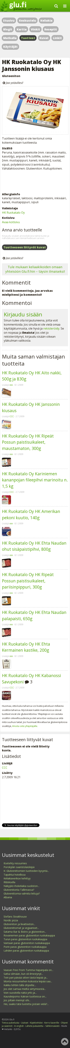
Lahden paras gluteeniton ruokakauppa (26, 950)
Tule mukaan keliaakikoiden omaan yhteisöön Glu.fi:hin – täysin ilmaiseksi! (35, 269)
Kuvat (43, 38)
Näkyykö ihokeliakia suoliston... (21, 886)
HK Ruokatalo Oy (13, 213)
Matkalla (10, 38)
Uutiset (24, 1022)
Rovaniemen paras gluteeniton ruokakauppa (29, 935)
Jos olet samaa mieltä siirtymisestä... (25, 989)
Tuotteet (28, 38)
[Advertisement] (35, 181)
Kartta (22, 29)
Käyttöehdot (36, 1022)
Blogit (7, 29)
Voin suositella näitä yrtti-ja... (20, 992)
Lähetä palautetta (34, 1025)
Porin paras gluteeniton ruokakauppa (25, 946)
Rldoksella (9, 882)
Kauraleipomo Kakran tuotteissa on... (25, 996)
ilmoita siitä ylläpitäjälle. (25, 726)
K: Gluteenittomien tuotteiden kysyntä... (26, 871)
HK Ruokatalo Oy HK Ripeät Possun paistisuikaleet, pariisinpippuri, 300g (28, 581)
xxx (11, 384)
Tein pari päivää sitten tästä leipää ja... (26, 977)
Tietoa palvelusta (10, 1022)
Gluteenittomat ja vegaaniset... (21, 928)
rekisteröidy (51, 328)
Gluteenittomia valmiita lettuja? (22, 893)
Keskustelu (27, 20)
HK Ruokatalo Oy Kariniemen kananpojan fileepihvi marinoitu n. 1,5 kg (35, 480)
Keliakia (46, 20)
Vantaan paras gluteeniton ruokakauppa (27, 943)
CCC (12, 416)
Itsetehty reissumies (15, 863)
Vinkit (35, 29)
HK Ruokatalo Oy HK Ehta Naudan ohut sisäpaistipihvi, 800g (34, 546)
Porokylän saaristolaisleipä (19, 867)
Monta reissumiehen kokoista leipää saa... (28, 981)
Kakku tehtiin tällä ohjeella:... (20, 985)
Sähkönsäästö (52, 1025)
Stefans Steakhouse (15, 916)
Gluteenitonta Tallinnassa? (19, 889)
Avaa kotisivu (11, 222)
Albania (8, 897)
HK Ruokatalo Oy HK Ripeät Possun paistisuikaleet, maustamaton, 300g (28, 442)
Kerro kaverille (51, 1022)
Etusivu (9, 20)
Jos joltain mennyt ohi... (17, 1000)
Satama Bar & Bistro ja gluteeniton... (25, 931)
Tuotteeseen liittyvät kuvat (24, 247)
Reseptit (50, 29)
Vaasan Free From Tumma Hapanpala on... (28, 970)
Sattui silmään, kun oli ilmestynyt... (23, 973)
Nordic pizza (11, 920)
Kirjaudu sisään (23, 314)
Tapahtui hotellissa (14, 874)
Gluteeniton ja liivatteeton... (19, 924)
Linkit (57, 38)
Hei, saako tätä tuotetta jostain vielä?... (26, 1004)
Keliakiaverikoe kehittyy (17, 878)
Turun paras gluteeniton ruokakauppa (25, 939)
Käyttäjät (10, 47)
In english (19, 1025)
